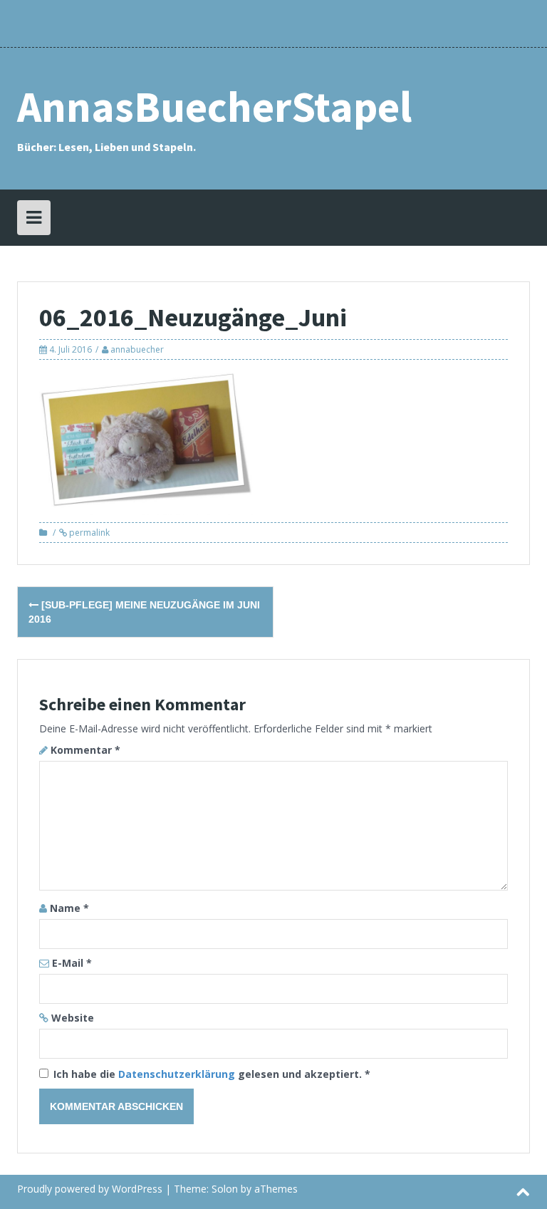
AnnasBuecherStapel (214, 106)
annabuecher (137, 349)
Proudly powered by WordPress (89, 1188)
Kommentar (85, 750)
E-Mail (72, 963)
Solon (225, 1188)
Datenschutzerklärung (178, 1074)
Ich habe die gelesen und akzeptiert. (211, 1074)
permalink (88, 532)
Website (72, 1017)
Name (69, 908)
